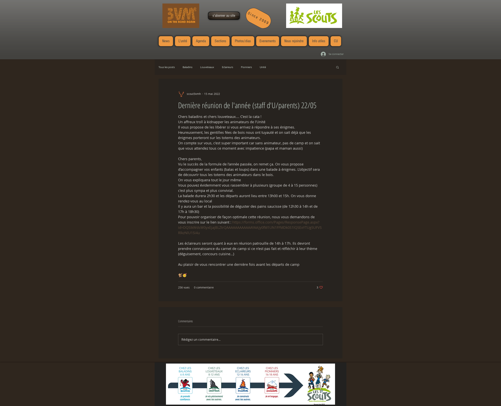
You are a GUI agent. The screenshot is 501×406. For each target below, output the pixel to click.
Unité (263, 67)
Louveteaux (207, 67)
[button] (224, 16)
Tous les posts (167, 67)
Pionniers (246, 67)
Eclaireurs (227, 67)
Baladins (187, 67)
